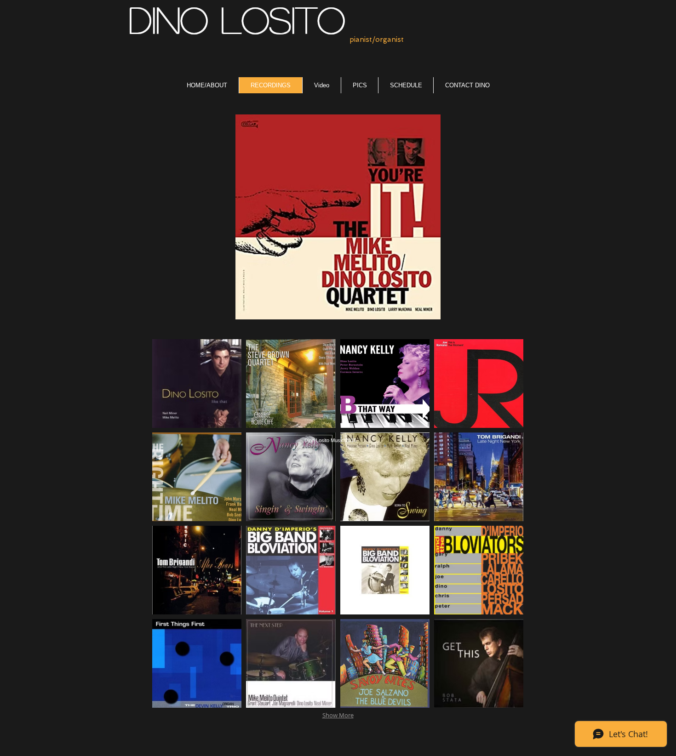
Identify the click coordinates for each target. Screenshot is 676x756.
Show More (338, 715)
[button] (196, 383)
